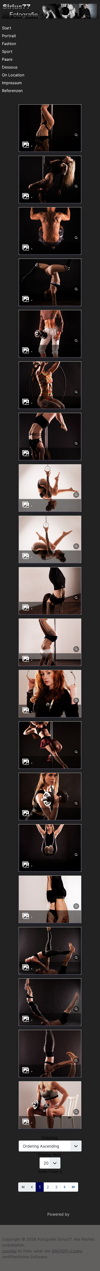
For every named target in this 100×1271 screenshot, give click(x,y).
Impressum (12, 82)
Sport (7, 51)
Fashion (9, 43)
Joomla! (9, 1250)
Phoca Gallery (83, 1214)
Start (6, 27)
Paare (7, 59)
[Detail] (76, 134)
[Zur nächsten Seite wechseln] (64, 1187)
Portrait (9, 35)
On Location (13, 74)
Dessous (9, 67)
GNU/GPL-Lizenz (67, 1250)
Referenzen (12, 90)
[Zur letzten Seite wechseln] (73, 1187)
